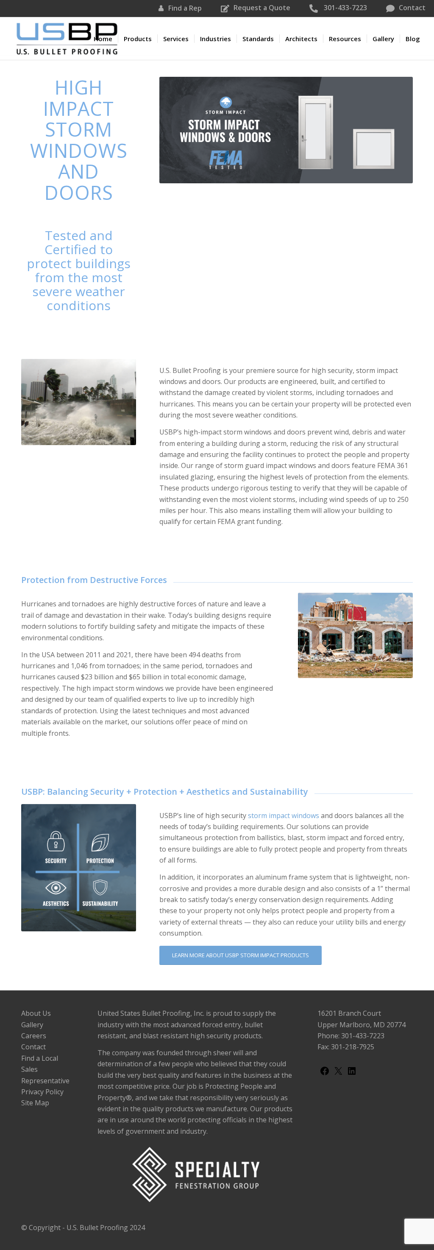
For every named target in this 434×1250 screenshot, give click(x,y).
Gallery (32, 1024)
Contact (412, 7)
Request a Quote (262, 7)
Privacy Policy (42, 1091)
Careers (33, 1035)
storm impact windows (283, 815)
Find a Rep (185, 8)
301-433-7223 (344, 7)
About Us (36, 1013)
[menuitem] (103, 38)
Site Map (35, 1102)
